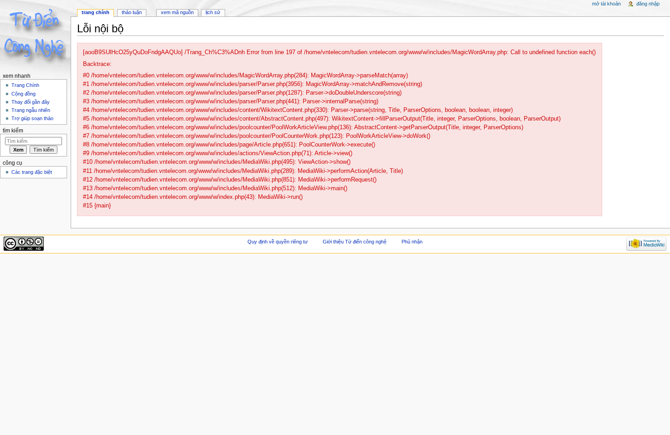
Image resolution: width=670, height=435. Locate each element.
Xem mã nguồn (177, 12)
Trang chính (95, 12)
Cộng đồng (23, 93)
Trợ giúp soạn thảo (32, 118)
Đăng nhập (648, 3)
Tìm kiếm (13, 130)
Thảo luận (132, 12)
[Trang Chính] (35, 35)
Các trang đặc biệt (31, 172)
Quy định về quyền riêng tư (277, 241)
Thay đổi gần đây (30, 102)
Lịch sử (213, 12)
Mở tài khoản (606, 3)
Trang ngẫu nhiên (30, 110)
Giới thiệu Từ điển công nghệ (355, 241)
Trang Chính (25, 85)
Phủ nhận (412, 241)
